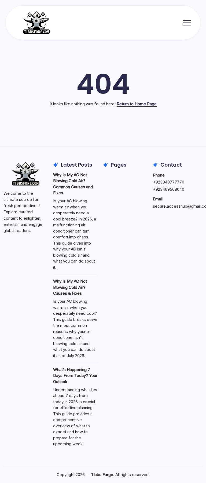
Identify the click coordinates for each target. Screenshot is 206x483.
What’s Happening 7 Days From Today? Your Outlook (75, 375)
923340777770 (170, 182)
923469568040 (170, 189)
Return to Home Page (137, 103)
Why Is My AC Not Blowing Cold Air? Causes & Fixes (70, 287)
